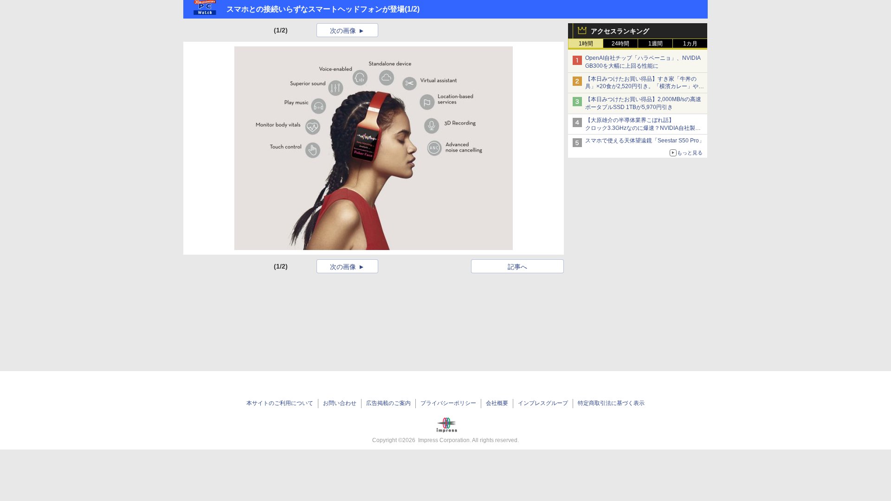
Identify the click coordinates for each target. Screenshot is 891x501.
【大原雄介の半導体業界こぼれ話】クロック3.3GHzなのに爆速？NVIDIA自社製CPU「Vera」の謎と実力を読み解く (640, 128)
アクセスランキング (620, 31)
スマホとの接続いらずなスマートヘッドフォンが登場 (315, 9)
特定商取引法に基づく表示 (611, 403)
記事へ (517, 266)
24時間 (620, 43)
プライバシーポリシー (448, 403)
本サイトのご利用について (279, 403)
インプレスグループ (543, 403)
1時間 (586, 43)
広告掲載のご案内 (388, 403)
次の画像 (343, 30)
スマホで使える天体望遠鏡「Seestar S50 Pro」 (644, 140)
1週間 (655, 43)
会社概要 (497, 403)
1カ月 (690, 43)
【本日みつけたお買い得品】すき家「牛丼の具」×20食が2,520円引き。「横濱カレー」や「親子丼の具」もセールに (641, 87)
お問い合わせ (339, 403)
